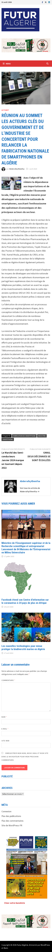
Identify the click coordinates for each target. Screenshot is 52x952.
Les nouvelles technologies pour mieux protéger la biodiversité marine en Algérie (23, 647)
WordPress (45, 945)
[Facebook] (42, 2)
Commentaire (8, 680)
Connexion (6, 811)
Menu (8, 63)
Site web (5, 741)
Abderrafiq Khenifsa (16, 169)
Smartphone (8, 439)
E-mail (5, 729)
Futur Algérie (22, 945)
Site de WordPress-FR (12, 825)
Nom (4, 717)
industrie (42, 436)
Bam (6, 948)
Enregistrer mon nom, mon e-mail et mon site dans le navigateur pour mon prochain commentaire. (25, 756)
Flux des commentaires (12, 820)
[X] (46, 2)
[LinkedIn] (49, 2)
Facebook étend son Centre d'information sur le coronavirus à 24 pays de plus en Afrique (25, 601)
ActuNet (5, 110)
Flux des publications (11, 816)
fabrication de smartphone (24, 436)
